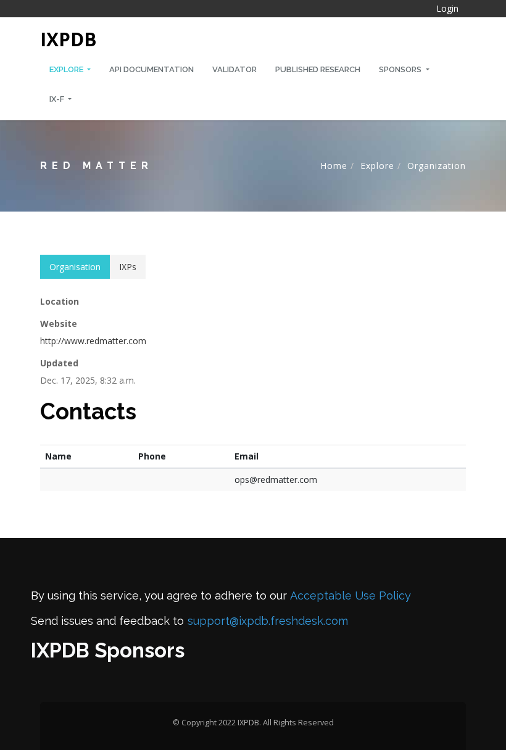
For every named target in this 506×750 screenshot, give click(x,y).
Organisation (75, 267)
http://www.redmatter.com (93, 341)
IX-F (57, 99)
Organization (436, 165)
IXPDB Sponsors (108, 650)
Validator (234, 69)
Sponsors (401, 69)
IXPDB (68, 39)
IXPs (127, 267)
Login (447, 8)
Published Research (317, 69)
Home (333, 165)
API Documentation (151, 69)
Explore (67, 69)
